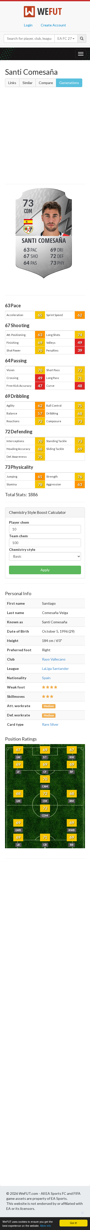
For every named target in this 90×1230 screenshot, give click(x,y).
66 (40, 448)
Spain (46, 678)
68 (80, 413)
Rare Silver (50, 724)
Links (12, 83)
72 (80, 370)
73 (80, 421)
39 (80, 350)
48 (80, 385)
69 (40, 342)
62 (80, 315)
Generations (69, 83)
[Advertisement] (45, 136)
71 (80, 377)
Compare (46, 83)
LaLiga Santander (55, 668)
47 (40, 385)
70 (40, 350)
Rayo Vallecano (54, 659)
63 (40, 334)
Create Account (53, 25)
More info (45, 1225)
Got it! (73, 1223)
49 (80, 342)
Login (28, 25)
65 (40, 315)
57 (40, 413)
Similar (27, 83)
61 (40, 476)
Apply (45, 570)
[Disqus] (45, 1024)
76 (80, 476)
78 (40, 484)
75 (80, 405)
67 (18, 749)
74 (80, 334)
